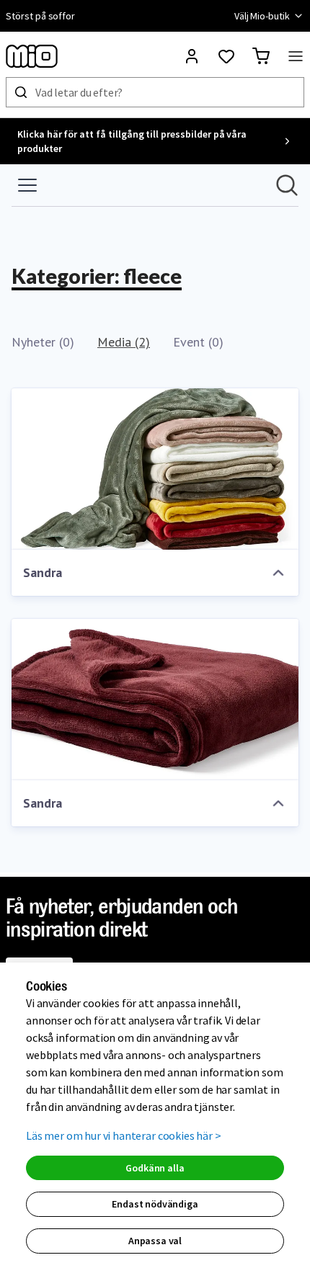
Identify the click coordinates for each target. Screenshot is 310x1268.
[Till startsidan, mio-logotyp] (32, 56)
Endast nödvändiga (155, 1203)
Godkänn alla (154, 1167)
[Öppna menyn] (295, 56)
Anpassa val (155, 1240)
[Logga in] (191, 56)
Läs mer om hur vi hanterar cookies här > (123, 1135)
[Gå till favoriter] (226, 56)
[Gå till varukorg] (261, 56)
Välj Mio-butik (262, 15)
